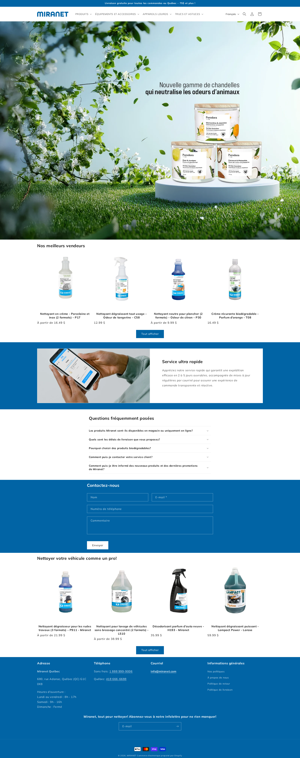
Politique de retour (218, 683)
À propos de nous (218, 677)
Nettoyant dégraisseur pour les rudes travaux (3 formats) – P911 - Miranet (65, 628)
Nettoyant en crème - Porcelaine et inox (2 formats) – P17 (64, 315)
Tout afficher (150, 333)
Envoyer (97, 545)
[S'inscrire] (177, 726)
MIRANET (131, 755)
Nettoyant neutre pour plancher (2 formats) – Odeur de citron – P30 (178, 315)
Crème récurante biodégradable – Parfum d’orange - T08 (235, 315)
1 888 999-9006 (120, 671)
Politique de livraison (219, 689)
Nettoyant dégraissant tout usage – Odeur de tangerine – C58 (121, 315)
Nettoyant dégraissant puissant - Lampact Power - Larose (235, 628)
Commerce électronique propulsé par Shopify (159, 755)
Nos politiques (215, 671)
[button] (83, 14)
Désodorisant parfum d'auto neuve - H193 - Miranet (178, 628)
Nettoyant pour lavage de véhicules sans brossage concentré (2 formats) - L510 (122, 630)
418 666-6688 (116, 679)
